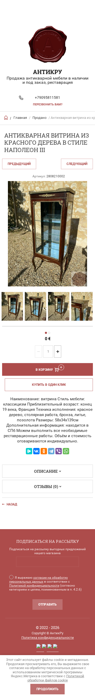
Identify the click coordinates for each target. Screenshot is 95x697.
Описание (46, 471)
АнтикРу (47, 72)
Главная (20, 118)
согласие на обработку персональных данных (38, 579)
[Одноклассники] (44, 451)
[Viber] (58, 451)
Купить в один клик (49, 385)
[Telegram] (51, 451)
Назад (12, 504)
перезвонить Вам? (47, 104)
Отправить (47, 604)
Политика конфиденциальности (47, 638)
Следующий (76, 164)
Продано (39, 118)
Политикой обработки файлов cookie (55, 678)
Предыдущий (19, 164)
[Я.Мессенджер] (29, 451)
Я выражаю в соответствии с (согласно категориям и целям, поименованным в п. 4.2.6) (45, 583)
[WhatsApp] (66, 451)
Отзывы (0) (46, 486)
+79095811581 (47, 97)
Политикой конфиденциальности (34, 585)
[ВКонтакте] (36, 451)
